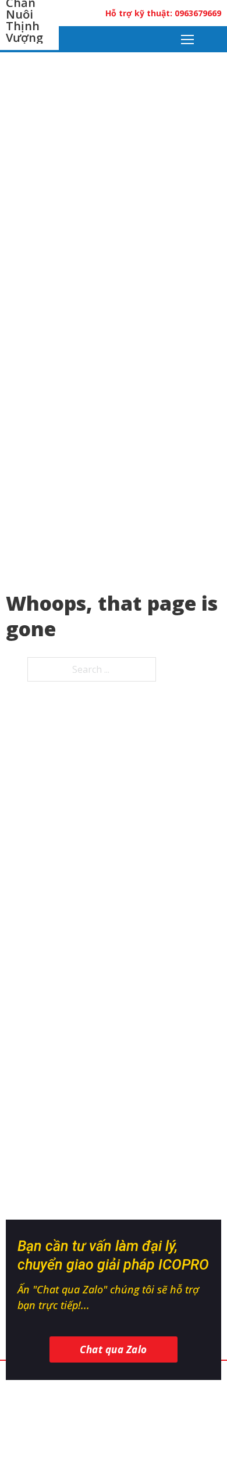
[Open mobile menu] (187, 39)
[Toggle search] (214, 39)
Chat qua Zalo (113, 1349)
